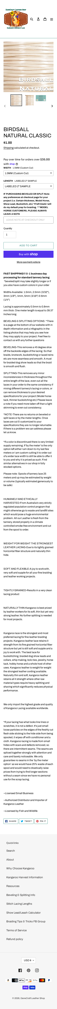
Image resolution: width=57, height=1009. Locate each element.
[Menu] (51, 19)
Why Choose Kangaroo (20, 868)
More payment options (28, 262)
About (10, 859)
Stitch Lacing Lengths (19, 903)
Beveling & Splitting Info (20, 895)
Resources (12, 886)
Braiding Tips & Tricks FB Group (25, 921)
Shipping (8, 147)
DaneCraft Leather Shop (33, 998)
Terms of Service (16, 930)
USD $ (27, 960)
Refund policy (14, 939)
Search (10, 850)
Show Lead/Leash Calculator (23, 912)
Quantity (7, 228)
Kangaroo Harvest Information (24, 877)
